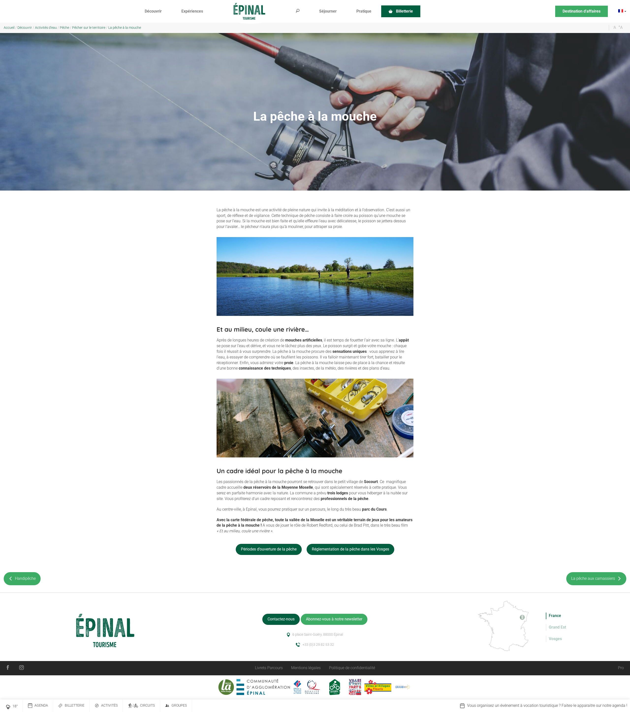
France (555, 615)
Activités (109, 705)
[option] (504, 706)
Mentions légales (306, 667)
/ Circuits (143, 705)
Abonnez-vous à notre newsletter (334, 619)
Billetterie (74, 705)
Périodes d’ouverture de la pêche (269, 549)
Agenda (41, 705)
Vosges (555, 638)
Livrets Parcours (269, 667)
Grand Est (557, 627)
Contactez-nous (281, 619)
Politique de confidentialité (352, 667)
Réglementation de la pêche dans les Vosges (350, 549)
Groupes (179, 705)
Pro (621, 667)
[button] (153, 11)
